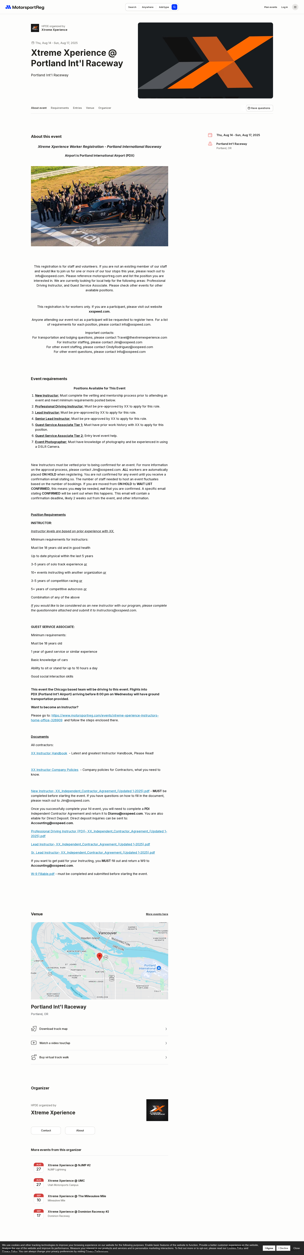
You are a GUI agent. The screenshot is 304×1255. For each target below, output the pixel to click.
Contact (46, 1130)
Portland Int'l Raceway (49, 75)
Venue (90, 108)
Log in (284, 7)
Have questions (260, 108)
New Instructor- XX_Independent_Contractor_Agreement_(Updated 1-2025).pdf (90, 791)
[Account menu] (295, 7)
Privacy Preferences (97, 1251)
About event (39, 108)
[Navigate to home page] (25, 7)
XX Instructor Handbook (49, 753)
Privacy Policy (9, 1251)
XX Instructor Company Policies (54, 770)
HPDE (45, 26)
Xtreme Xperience (54, 29)
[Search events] (174, 7)
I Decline (283, 1248)
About (80, 1130)
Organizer (104, 108)
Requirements (60, 108)
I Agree (269, 1248)
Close (296, 1248)
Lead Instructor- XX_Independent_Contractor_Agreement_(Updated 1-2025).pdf (90, 844)
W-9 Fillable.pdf (43, 874)
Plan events (270, 7)
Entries (77, 108)
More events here (157, 914)
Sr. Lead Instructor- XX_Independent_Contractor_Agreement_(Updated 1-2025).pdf (93, 852)
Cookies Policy (235, 1248)
